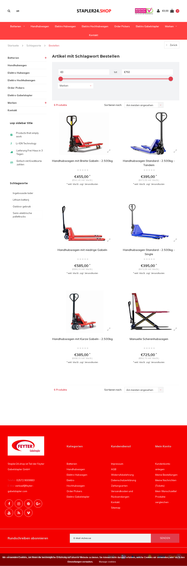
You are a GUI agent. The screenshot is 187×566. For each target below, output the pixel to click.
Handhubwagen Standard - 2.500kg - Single (149, 252)
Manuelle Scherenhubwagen (149, 339)
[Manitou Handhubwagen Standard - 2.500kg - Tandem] (148, 133)
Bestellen (54, 45)
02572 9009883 (25, 480)
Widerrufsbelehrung (122, 474)
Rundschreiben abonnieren (28, 538)
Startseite (13, 45)
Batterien (16, 26)
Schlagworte (33, 45)
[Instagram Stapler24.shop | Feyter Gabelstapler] (19, 503)
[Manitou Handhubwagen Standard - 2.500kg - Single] (148, 222)
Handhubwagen (40, 26)
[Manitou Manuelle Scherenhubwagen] (148, 311)
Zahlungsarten (119, 485)
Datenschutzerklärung (123, 480)
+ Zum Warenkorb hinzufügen (80, 194)
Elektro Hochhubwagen (95, 26)
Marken (169, 26)
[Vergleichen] (17, 11)
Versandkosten (91, 184)
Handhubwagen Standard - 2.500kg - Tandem (149, 163)
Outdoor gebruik (22, 206)
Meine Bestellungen (166, 474)
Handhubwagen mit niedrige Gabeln (82, 250)
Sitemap (115, 507)
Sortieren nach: (113, 105)
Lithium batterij (21, 199)
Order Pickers (122, 26)
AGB (113, 469)
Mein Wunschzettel (166, 491)
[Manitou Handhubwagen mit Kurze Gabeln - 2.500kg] (82, 311)
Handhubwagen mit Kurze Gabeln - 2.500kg (82, 339)
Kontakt (93, 35)
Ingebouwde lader (23, 193)
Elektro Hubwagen (65, 26)
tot (115, 72)
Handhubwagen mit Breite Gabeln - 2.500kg (82, 161)
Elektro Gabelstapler (147, 26)
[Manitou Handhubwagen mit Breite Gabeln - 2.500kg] (82, 133)
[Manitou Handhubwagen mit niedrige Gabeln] (82, 222)
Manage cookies (107, 562)
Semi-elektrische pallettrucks (22, 215)
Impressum (117, 463)
